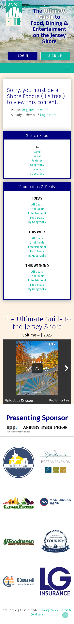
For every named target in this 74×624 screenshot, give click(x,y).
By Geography (37, 222)
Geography (37, 165)
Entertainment (37, 213)
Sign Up (55, 56)
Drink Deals (37, 209)
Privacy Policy (49, 610)
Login (23, 56)
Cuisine (37, 156)
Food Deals (37, 217)
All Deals (37, 204)
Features (37, 160)
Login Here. (48, 115)
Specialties (37, 173)
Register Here (32, 110)
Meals (37, 169)
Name (37, 152)
